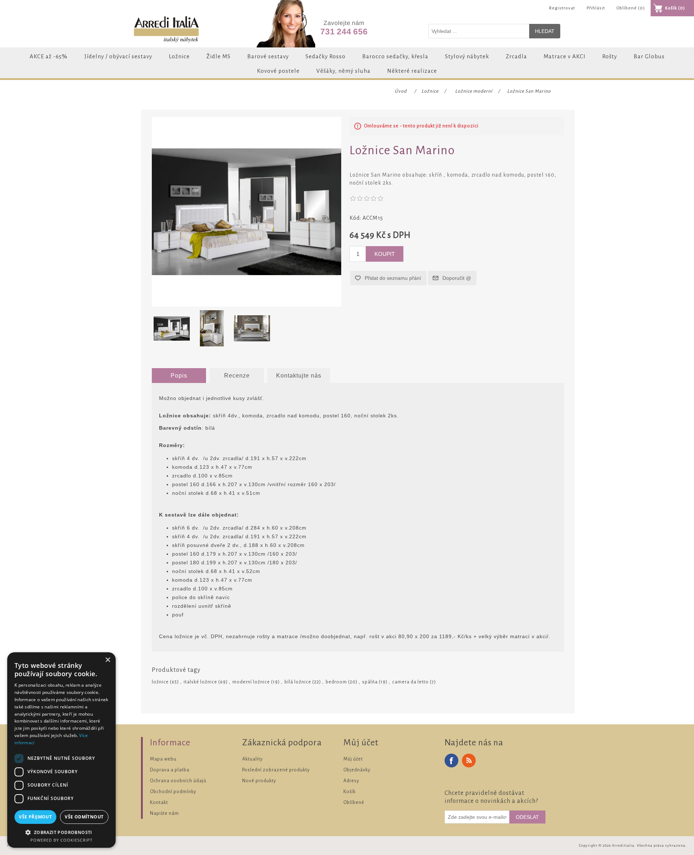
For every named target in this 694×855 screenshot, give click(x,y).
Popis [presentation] (179, 375)
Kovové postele (278, 71)
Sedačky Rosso (325, 56)
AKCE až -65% (49, 56)
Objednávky (356, 769)
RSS (469, 760)
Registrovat (562, 8)
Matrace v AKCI (565, 56)
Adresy (351, 780)
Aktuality (252, 759)
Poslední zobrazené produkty (276, 769)
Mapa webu (163, 759)
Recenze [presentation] (237, 375)
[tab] (179, 375)
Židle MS (218, 56)
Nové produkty (259, 780)
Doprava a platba (169, 769)
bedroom (336, 682)
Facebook (451, 760)
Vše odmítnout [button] (84, 817)
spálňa (370, 682)
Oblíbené (353, 802)
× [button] (107, 660)
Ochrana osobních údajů (178, 780)
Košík (349, 791)
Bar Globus (649, 56)
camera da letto (410, 682)
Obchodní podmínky (173, 791)
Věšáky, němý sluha (343, 71)
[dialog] (61, 750)
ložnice (160, 682)
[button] (61, 832)
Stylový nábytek (467, 56)
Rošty (609, 56)
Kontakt (159, 802)
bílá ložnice (297, 682)
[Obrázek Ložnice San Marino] (172, 328)
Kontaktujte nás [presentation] (298, 375)
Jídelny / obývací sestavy (118, 56)
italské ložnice (200, 682)
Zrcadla (516, 56)
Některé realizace (412, 71)
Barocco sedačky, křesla (395, 56)
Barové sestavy (268, 56)
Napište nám (164, 813)
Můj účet (353, 759)
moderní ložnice (251, 682)
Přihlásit (596, 8)
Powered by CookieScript (61, 840)
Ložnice (179, 56)
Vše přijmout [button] (35, 817)
